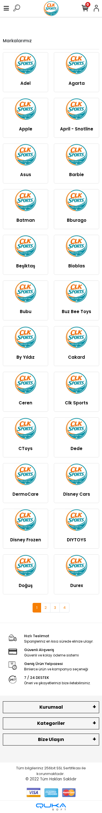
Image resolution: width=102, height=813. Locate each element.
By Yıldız (25, 357)
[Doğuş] (25, 566)
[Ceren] (25, 383)
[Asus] (25, 155)
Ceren (25, 403)
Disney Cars (76, 494)
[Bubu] (25, 292)
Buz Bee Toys (76, 311)
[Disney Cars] (76, 474)
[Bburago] (76, 200)
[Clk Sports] (76, 383)
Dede (76, 448)
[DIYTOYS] (76, 520)
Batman (25, 220)
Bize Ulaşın (51, 739)
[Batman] (25, 200)
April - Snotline (76, 129)
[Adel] (25, 63)
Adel (25, 83)
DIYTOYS (76, 540)
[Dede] (76, 429)
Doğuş (26, 585)
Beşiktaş (25, 266)
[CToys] (25, 429)
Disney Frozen (25, 540)
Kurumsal (51, 707)
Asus (25, 175)
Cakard (76, 357)
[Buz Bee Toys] (76, 292)
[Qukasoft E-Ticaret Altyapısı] (51, 806)
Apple (25, 129)
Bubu (25, 311)
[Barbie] (76, 155)
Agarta (77, 83)
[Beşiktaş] (25, 246)
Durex (76, 585)
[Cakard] (76, 337)
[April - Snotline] (76, 109)
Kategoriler (51, 723)
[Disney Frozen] (25, 520)
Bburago (76, 220)
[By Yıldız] (25, 337)
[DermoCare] (25, 474)
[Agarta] (76, 63)
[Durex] (76, 566)
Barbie (76, 175)
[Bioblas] (76, 246)
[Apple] (25, 109)
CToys (25, 448)
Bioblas (76, 266)
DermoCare (25, 494)
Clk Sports (76, 403)
